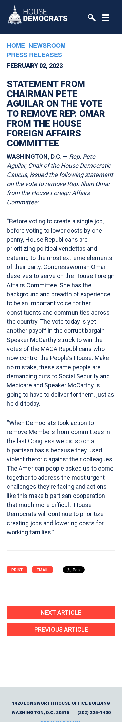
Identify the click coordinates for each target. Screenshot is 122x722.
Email (42, 570)
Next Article (61, 612)
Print (17, 570)
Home (16, 45)
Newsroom (47, 45)
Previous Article (61, 629)
